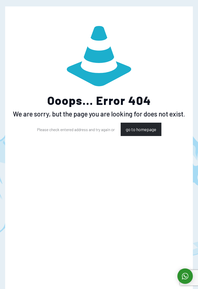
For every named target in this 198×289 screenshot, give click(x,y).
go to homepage (141, 129)
